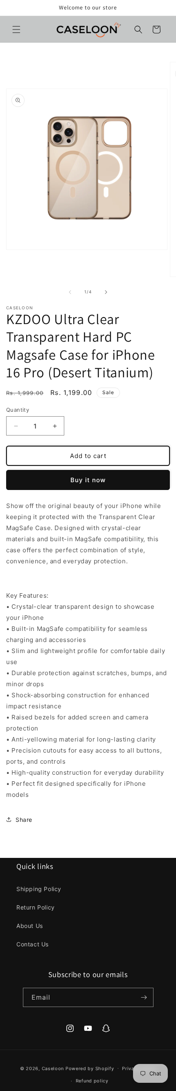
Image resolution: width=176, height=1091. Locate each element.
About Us (29, 925)
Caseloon (53, 1068)
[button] (16, 29)
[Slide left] (70, 292)
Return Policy (35, 907)
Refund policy (92, 1081)
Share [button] (24, 819)
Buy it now (88, 480)
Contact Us (32, 944)
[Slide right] (106, 292)
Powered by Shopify (89, 1068)
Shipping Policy (38, 888)
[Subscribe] (144, 997)
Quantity (17, 409)
